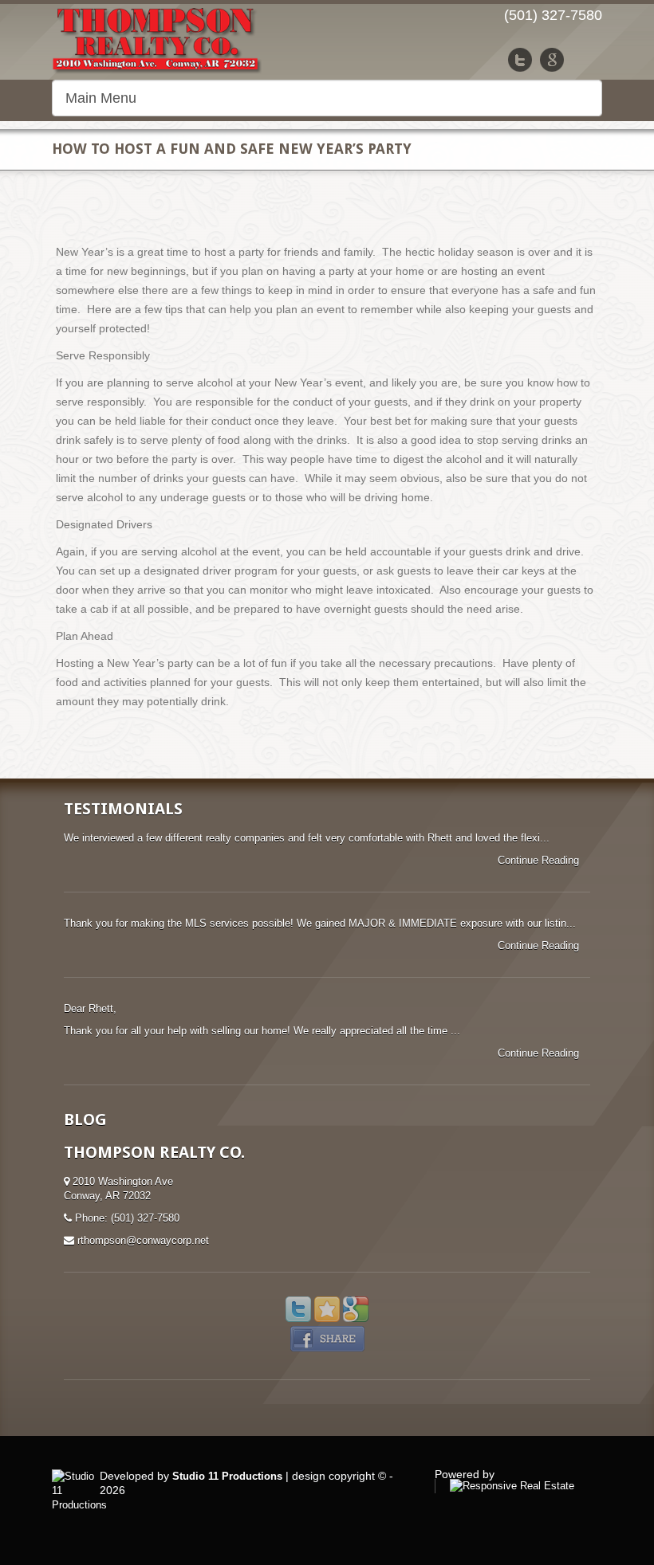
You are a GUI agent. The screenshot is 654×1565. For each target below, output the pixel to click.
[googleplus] (552, 60)
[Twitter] (520, 60)
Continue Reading (540, 860)
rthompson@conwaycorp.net (143, 1240)
